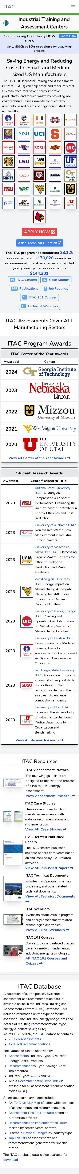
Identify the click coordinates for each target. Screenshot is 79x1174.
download (10, 1159)
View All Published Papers (47, 868)
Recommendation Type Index (39, 1081)
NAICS (35, 1076)
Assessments (24, 1039)
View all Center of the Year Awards (38, 458)
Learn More (68, 36)
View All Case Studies (44, 829)
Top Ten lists (17, 1138)
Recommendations (29, 1044)
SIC (49, 1076)
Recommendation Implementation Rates (38, 1123)
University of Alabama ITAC (55, 525)
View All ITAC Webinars (46, 930)
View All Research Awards (38, 740)
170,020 (45, 258)
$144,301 (39, 273)
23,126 (67, 252)
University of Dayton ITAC (54, 638)
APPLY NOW (37, 232)
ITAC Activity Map (26, 1102)
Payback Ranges (35, 1133)
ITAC (9, 6)
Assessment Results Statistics (31, 1113)
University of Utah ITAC (52, 707)
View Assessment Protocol (49, 796)
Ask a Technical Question (38, 243)
